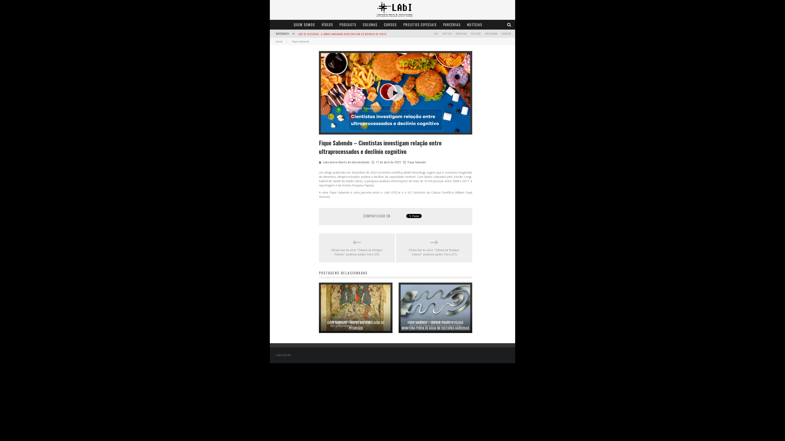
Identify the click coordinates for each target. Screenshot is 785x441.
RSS (436, 33)
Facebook (461, 33)
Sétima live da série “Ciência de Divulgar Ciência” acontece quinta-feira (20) (357, 252)
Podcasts (348, 24)
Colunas (370, 24)
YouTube (476, 33)
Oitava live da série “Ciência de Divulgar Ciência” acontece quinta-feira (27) (434, 252)
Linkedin (506, 33)
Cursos (390, 24)
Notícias (474, 24)
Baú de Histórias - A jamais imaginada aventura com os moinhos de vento (343, 34)
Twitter (447, 33)
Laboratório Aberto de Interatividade (346, 162)
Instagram (491, 33)
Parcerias (452, 24)
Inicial (279, 41)
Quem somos (304, 24)
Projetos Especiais (420, 24)
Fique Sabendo (417, 162)
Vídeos (327, 24)
